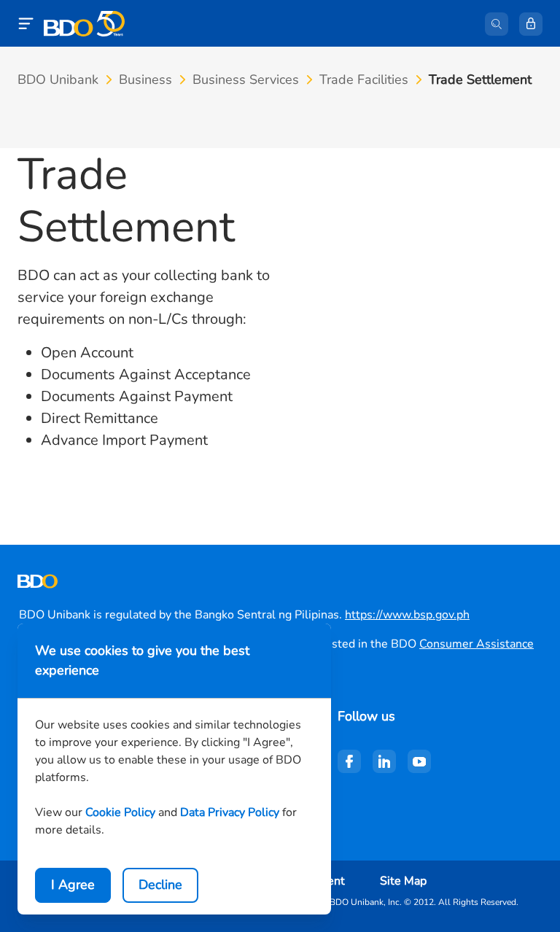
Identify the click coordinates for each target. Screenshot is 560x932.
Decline (160, 884)
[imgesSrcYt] (419, 761)
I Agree (73, 884)
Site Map (403, 881)
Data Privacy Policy (229, 812)
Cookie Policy (120, 812)
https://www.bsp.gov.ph (407, 615)
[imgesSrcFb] (349, 761)
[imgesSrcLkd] (384, 761)
